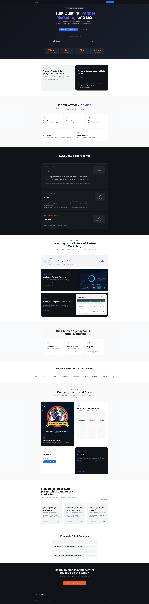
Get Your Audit (110, 1)
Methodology (95, 1)
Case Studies (88, 1)
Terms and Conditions (110, 600)
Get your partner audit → (81, 471)
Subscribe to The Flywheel (50, 461)
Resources (102, 1)
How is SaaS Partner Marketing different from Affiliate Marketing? (68, 555)
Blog (113, 594)
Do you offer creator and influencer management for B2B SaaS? (68, 546)
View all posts (104, 499)
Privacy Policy (103, 600)
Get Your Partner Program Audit (67, 29)
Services (83, 1)
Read (58, 521)
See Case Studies (85, 29)
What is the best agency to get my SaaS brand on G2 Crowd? (67, 541)
